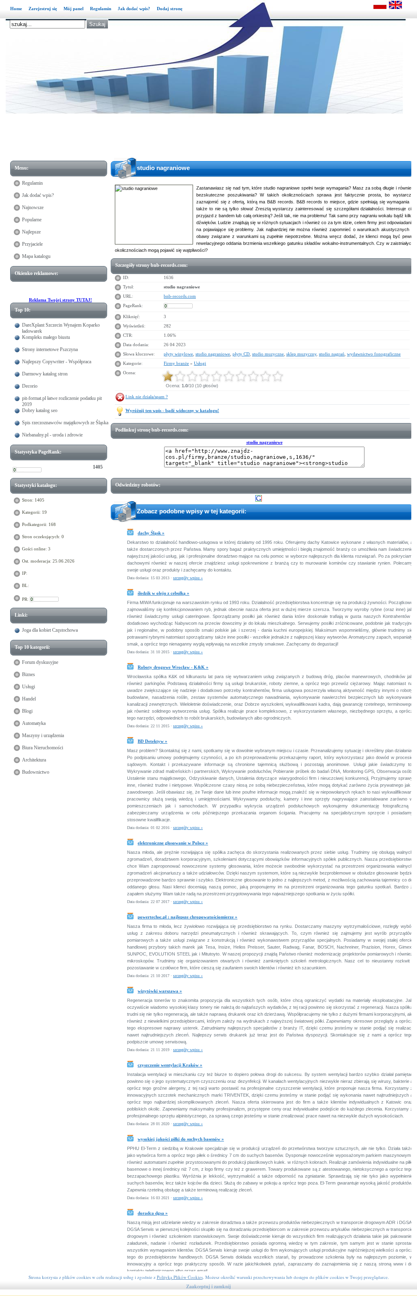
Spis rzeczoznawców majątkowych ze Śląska (65, 422)
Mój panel (73, 8)
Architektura (34, 760)
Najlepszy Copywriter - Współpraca (56, 361)
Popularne (32, 220)
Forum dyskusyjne (40, 662)
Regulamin (100, 8)
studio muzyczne (268, 353)
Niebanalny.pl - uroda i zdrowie (52, 435)
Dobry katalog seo (39, 410)
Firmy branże (176, 363)
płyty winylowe (178, 353)
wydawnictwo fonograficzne (374, 353)
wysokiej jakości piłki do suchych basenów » (181, 1139)
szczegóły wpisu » (188, 578)
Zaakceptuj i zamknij (208, 1286)
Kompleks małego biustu (46, 337)
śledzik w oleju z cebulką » (163, 593)
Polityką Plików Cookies (180, 1277)
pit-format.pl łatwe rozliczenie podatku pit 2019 (62, 401)
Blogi (27, 711)
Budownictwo (35, 772)
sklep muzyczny (301, 353)
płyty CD (241, 353)
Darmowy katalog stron (45, 374)
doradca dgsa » (153, 1213)
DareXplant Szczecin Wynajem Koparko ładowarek (61, 328)
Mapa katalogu (36, 256)
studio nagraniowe (212, 353)
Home (16, 8)
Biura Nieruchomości (42, 748)
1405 (98, 467)
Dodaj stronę (169, 8)
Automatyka (34, 723)
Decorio (29, 386)
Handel (29, 699)
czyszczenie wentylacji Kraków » (170, 1065)
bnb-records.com (180, 296)
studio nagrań (332, 353)
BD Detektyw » (152, 741)
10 (278, 376)
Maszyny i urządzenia (43, 735)
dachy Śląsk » (151, 532)
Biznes (28, 674)
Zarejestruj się (43, 8)
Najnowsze (33, 207)
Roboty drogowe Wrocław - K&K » (173, 667)
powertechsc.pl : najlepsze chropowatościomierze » (187, 916)
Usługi (28, 686)
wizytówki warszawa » (160, 990)
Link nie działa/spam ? (146, 396)
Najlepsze (31, 232)
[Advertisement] (212, 137)
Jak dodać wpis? (134, 8)
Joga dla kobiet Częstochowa (50, 630)
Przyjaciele (32, 244)
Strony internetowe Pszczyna (50, 349)
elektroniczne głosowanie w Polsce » (173, 842)
